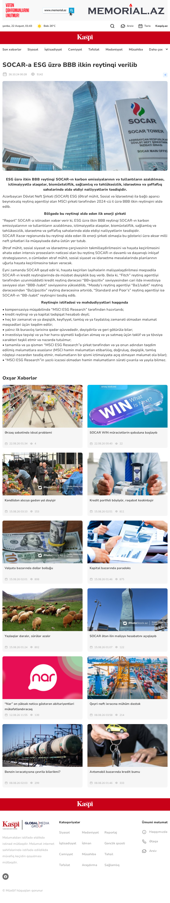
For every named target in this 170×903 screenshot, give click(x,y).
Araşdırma (89, 865)
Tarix (147, 26)
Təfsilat (93, 49)
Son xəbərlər (11, 49)
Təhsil (108, 854)
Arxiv (130, 26)
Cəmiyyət (75, 49)
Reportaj (110, 832)
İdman (86, 843)
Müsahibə (136, 49)
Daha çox (156, 49)
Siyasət (32, 49)
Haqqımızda (157, 832)
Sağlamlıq (112, 865)
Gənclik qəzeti (114, 843)
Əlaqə (153, 841)
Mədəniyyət (114, 49)
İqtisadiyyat (53, 49)
